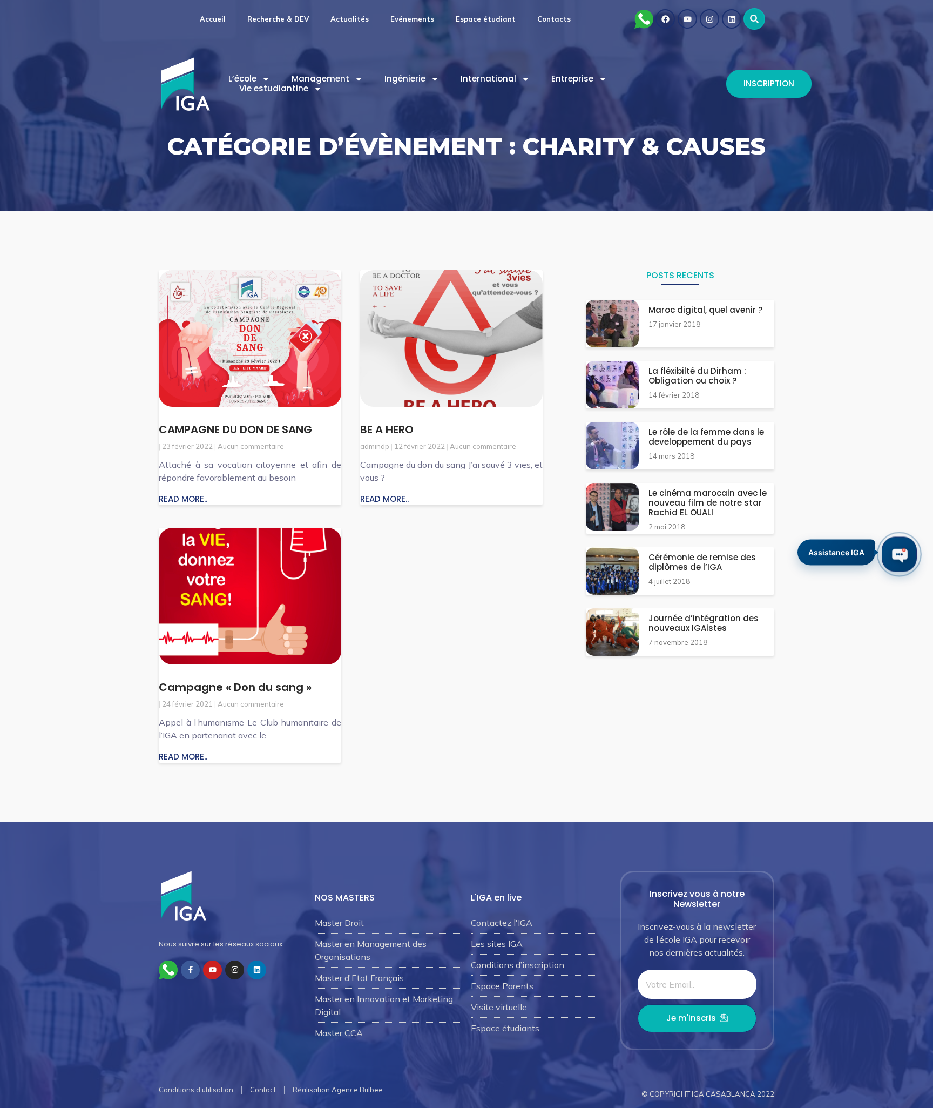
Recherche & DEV (278, 19)
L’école (242, 79)
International (488, 79)
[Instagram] (709, 19)
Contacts (554, 19)
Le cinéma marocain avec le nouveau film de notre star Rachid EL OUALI (707, 502)
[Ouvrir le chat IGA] (899, 554)
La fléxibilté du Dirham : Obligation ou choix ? (697, 375)
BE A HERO (387, 429)
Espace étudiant (486, 19)
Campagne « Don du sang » (235, 687)
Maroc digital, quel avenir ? (705, 309)
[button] (754, 19)
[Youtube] (687, 19)
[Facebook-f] (190, 970)
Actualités (349, 19)
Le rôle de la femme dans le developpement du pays (706, 436)
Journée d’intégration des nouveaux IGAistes (703, 623)
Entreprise (572, 79)
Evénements (412, 19)
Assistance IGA (836, 553)
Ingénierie (404, 79)
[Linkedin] (731, 19)
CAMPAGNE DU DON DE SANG (235, 429)
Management (320, 79)
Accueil (213, 19)
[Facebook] (665, 19)
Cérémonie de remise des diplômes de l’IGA (702, 562)
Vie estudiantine (273, 88)
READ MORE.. (183, 499)
